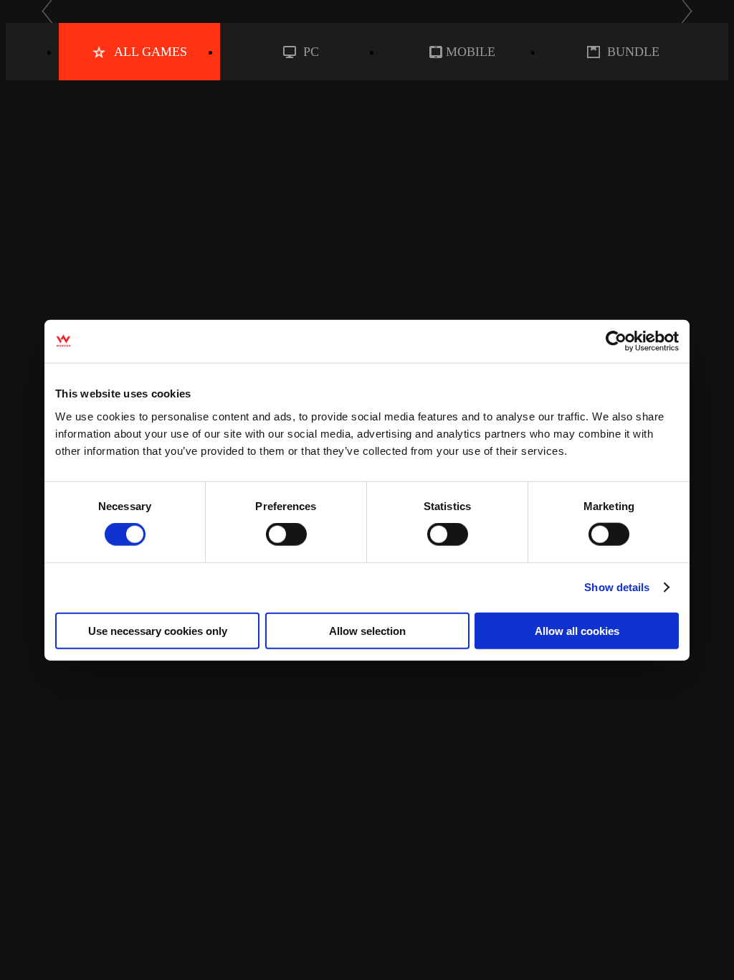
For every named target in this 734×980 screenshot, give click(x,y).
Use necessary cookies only (157, 630)
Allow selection (367, 630)
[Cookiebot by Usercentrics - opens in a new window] (616, 341)
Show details (616, 587)
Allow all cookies (577, 630)
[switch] (286, 534)
